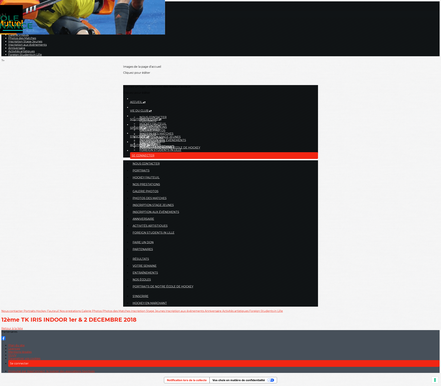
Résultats (148, 134)
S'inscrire (147, 143)
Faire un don (150, 126)
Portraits (141, 170)
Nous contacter (153, 117)
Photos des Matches (22, 38)
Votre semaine (151, 137)
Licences (14, 348)
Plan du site (16, 345)
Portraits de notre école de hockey (163, 286)
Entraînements (152, 141)
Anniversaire (16, 48)
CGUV (12, 355)
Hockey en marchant (157, 146)
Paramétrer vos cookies (24, 358)
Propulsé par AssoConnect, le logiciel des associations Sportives (51, 371)
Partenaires (150, 129)
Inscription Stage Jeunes (25, 41)
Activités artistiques (21, 51)
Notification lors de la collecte (187, 380)
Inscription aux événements (27, 44)
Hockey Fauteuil (153, 123)
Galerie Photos (18, 35)
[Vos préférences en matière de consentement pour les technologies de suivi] (435, 380)
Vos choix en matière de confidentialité (238, 380)
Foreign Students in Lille (25, 54)
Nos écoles (142, 279)
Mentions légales (20, 352)
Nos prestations (146, 184)
